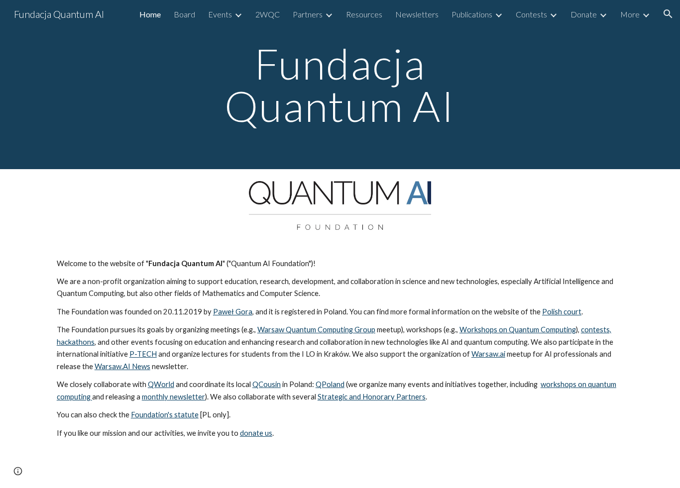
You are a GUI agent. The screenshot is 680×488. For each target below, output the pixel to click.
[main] (340, 84)
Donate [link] (583, 14)
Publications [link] (472, 14)
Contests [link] (531, 14)
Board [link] (184, 14)
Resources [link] (364, 14)
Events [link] (220, 14)
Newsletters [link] (417, 14)
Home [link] (150, 14)
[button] (668, 14)
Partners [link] (308, 14)
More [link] (630, 14)
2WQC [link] (267, 14)
